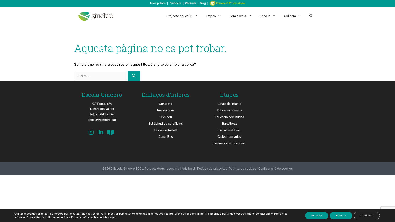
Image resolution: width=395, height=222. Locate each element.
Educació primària (229, 110)
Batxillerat (229, 123)
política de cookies (57, 217)
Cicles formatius (229, 137)
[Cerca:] (101, 76)
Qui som (290, 16)
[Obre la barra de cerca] (311, 16)
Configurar (367, 215)
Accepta (316, 215)
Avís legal (188, 168)
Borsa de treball (165, 130)
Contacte (175, 3)
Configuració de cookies (275, 168)
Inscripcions (158, 3)
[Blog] (110, 134)
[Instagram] (91, 134)
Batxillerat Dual (229, 130)
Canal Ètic (166, 137)
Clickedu (190, 3)
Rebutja (341, 215)
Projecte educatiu (179, 16)
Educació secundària (229, 117)
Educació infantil (229, 104)
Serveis (265, 16)
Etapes (211, 16)
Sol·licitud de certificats (165, 123)
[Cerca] (134, 76)
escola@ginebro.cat (102, 120)
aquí (112, 217)
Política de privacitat (212, 168)
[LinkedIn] (101, 134)
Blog (203, 3)
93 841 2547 (102, 114)
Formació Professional (230, 3)
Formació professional (229, 143)
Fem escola (237, 16)
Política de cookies (242, 168)
